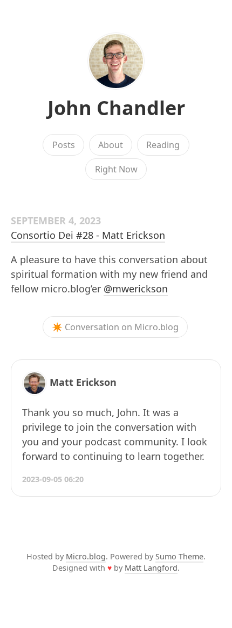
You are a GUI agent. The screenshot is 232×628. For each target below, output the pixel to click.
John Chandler (116, 108)
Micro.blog (86, 556)
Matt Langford (151, 568)
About (110, 145)
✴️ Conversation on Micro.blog (115, 327)
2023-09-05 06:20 (53, 479)
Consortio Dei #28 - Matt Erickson (88, 235)
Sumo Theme (179, 556)
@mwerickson (136, 288)
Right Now (116, 169)
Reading (163, 145)
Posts (63, 145)
